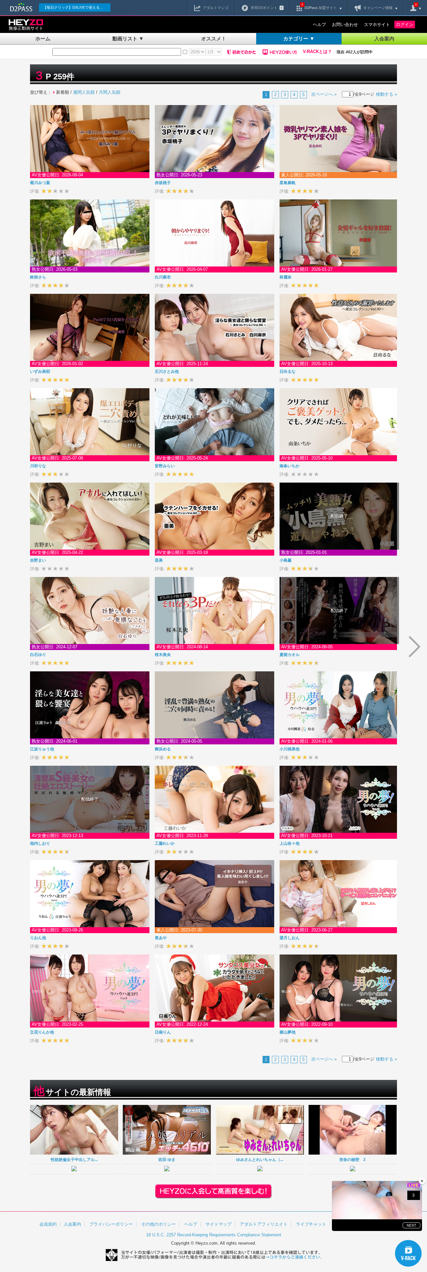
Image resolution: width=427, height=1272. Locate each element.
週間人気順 (84, 92)
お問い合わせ (345, 24)
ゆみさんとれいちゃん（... (259, 1159)
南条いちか (290, 466)
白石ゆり (38, 654)
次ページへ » (324, 94)
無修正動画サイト (26, 28)
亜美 (159, 560)
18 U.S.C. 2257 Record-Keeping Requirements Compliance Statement (213, 1234)
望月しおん (290, 937)
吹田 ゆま (166, 1159)
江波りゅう (42, 749)
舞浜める (163, 749)
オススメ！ (213, 38)
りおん (38, 937)
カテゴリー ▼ (299, 38)
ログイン (404, 24)
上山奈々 (290, 843)
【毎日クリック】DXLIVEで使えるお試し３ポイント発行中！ (76, 7)
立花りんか (42, 1032)
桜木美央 (163, 654)
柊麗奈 (286, 277)
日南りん (163, 1032)
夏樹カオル (290, 654)
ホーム (42, 38)
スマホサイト (377, 24)
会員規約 (48, 1224)
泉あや (161, 937)
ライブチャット (311, 1224)
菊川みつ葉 (40, 182)
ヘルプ (319, 24)
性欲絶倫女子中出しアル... (74, 1159)
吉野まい (38, 560)
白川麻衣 (163, 277)
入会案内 (384, 38)
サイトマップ (218, 1224)
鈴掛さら (38, 277)
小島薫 (286, 560)
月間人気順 (109, 92)
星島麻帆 (288, 182)
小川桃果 (290, 749)
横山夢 (288, 1032)
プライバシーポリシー (111, 1224)
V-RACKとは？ (317, 51)
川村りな (38, 466)
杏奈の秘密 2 (352, 1159)
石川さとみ (167, 371)
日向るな (288, 371)
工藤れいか (165, 843)
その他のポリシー (158, 1224)
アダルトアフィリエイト (264, 1224)
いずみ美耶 (40, 371)
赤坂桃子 (163, 182)
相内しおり (40, 843)
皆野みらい (165, 466)
